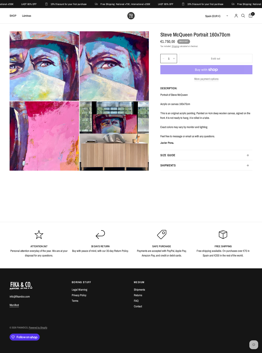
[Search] (243, 15)
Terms (75, 301)
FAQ (136, 301)
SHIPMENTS (168, 165)
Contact (138, 306)
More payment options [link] (206, 78)
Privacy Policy (79, 295)
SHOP (13, 16)
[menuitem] (14, 16)
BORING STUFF (81, 282)
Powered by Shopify (38, 327)
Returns (138, 295)
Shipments (139, 290)
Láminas (26, 16)
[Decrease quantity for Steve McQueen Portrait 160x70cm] (163, 58)
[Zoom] (71, 39)
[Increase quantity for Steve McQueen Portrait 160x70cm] (174, 58)
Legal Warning (79, 290)
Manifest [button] (14, 305)
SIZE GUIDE (167, 155)
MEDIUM (139, 282)
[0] (249, 15)
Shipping (175, 46)
